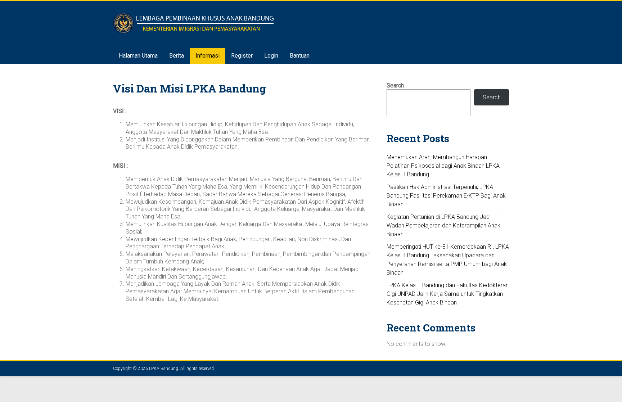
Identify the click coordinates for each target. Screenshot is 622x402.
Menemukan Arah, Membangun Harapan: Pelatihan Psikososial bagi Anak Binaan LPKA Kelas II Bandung (443, 166)
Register (242, 55)
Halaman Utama (138, 55)
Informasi (207, 55)
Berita (176, 55)
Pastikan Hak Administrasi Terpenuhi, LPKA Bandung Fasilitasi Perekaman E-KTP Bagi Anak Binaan (446, 196)
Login (271, 55)
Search (395, 85)
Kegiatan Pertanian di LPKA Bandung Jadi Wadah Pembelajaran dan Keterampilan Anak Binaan (443, 225)
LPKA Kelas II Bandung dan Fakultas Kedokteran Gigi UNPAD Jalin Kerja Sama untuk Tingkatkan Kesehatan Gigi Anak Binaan (448, 294)
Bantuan (300, 55)
